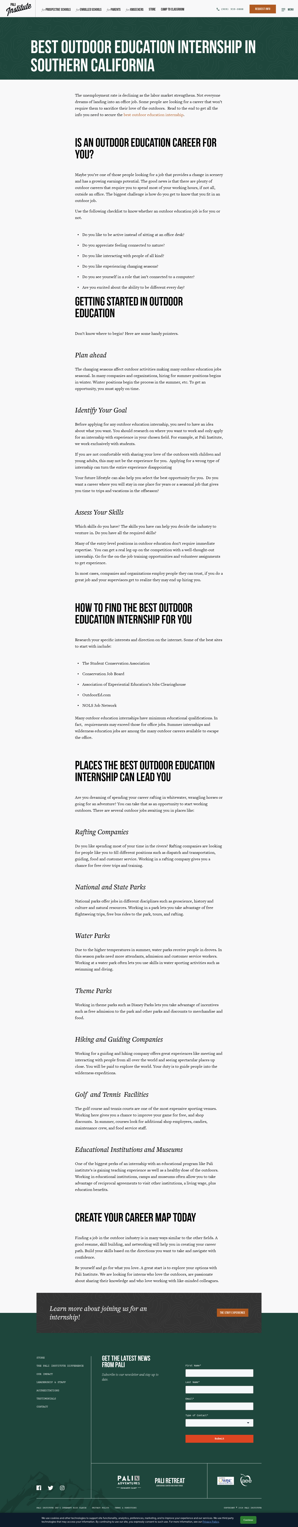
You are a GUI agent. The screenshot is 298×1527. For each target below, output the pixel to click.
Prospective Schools (58, 10)
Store (152, 10)
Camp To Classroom (172, 10)
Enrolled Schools (91, 10)
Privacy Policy (100, 1508)
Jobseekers (137, 10)
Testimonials (46, 1398)
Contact (42, 1406)
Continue (248, 1519)
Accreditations (47, 1390)
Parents (116, 10)
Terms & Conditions (126, 1508)
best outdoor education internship (153, 114)
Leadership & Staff (51, 1382)
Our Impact (44, 1374)
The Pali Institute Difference (60, 1365)
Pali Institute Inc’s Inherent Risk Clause (61, 1508)
